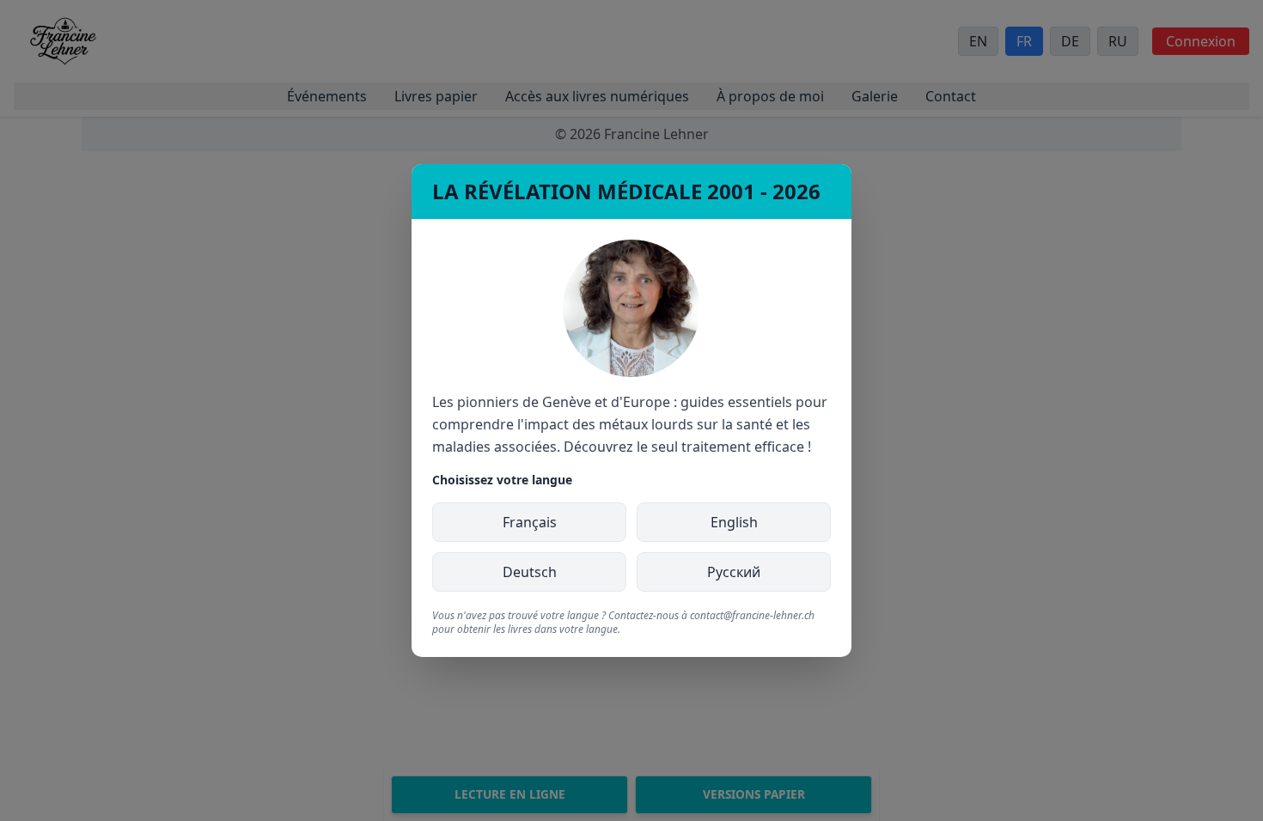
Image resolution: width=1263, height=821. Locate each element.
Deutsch (530, 572)
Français (530, 522)
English (734, 522)
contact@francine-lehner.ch (752, 615)
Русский (733, 572)
